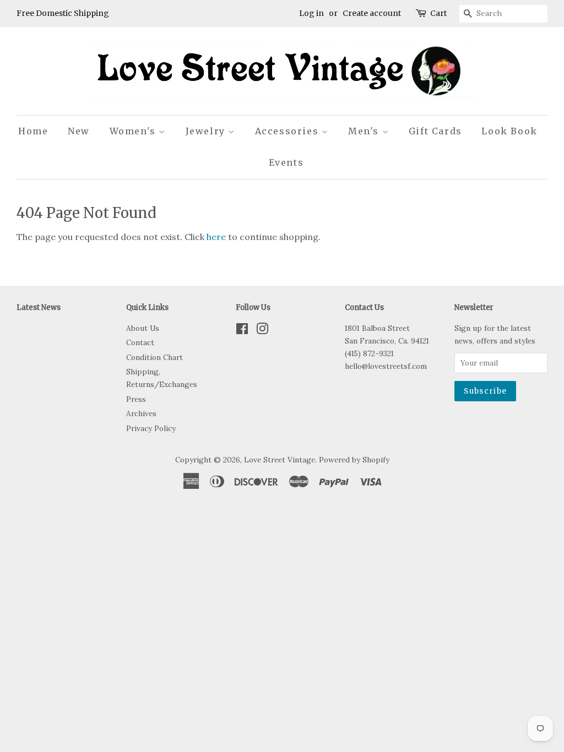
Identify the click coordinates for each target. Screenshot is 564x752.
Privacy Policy (151, 428)
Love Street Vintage (279, 460)
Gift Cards (435, 131)
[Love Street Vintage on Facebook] (242, 331)
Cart (438, 13)
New (79, 131)
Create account (372, 13)
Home (33, 131)
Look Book (509, 131)
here (216, 236)
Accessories (288, 131)
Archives (141, 413)
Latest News (39, 307)
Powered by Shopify (354, 460)
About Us (142, 328)
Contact (140, 342)
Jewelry (207, 131)
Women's (134, 131)
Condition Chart (154, 357)
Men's (365, 131)
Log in (311, 13)
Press (136, 399)
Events (286, 162)
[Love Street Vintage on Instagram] (262, 331)
